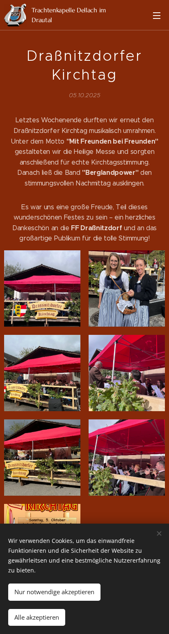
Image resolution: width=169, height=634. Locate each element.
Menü (156, 15)
